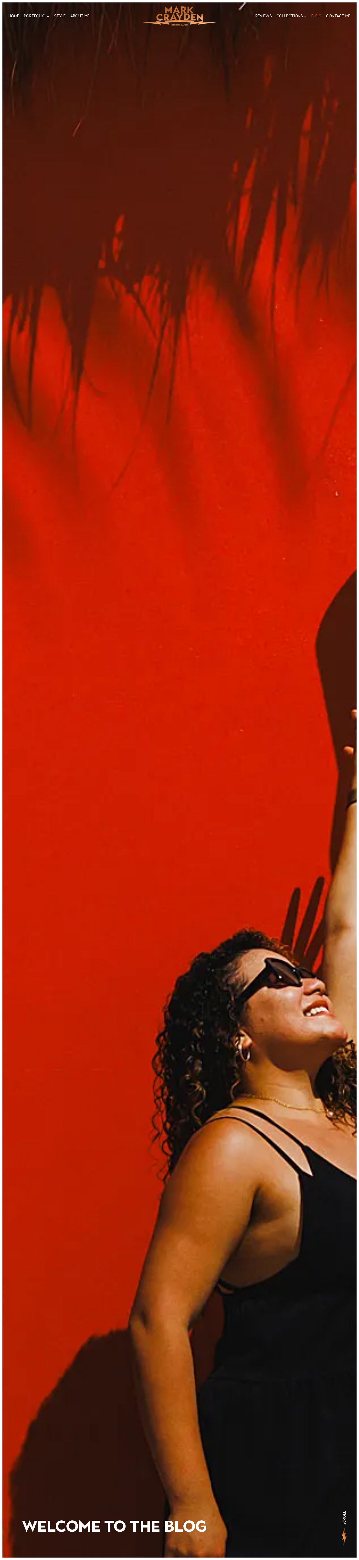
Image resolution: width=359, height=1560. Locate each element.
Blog (316, 16)
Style (60, 16)
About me (80, 16)
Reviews (263, 16)
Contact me (338, 16)
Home (14, 16)
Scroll (344, 1518)
